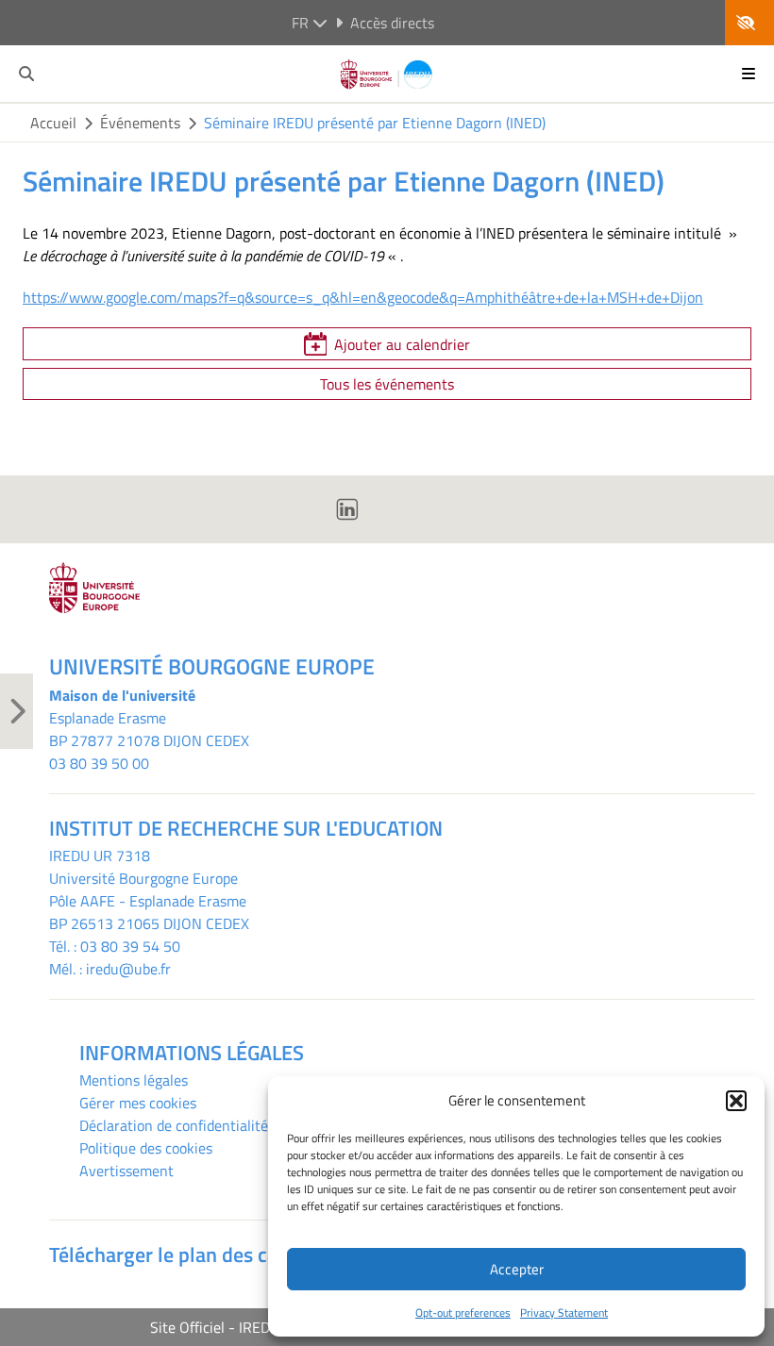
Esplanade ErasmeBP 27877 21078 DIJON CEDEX (149, 729)
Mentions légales (133, 1080)
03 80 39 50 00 (99, 763)
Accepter (517, 1269)
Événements (140, 122)
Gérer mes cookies (137, 1102)
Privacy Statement (564, 1312)
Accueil (53, 122)
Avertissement (126, 1170)
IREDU (71, 855)
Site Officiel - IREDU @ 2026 (243, 1327)
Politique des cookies (145, 1148)
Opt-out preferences (463, 1312)
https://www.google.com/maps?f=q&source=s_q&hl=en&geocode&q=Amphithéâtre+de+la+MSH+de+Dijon (363, 297)
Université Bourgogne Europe (143, 878)
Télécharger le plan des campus (188, 1254)
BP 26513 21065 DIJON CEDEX (149, 923)
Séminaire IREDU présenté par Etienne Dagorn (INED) (375, 122)
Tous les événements (387, 384)
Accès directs (392, 22)
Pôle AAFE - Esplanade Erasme (147, 900)
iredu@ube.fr (128, 968)
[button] (736, 1100)
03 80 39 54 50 (130, 946)
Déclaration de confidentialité (173, 1125)
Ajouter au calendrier (402, 344)
